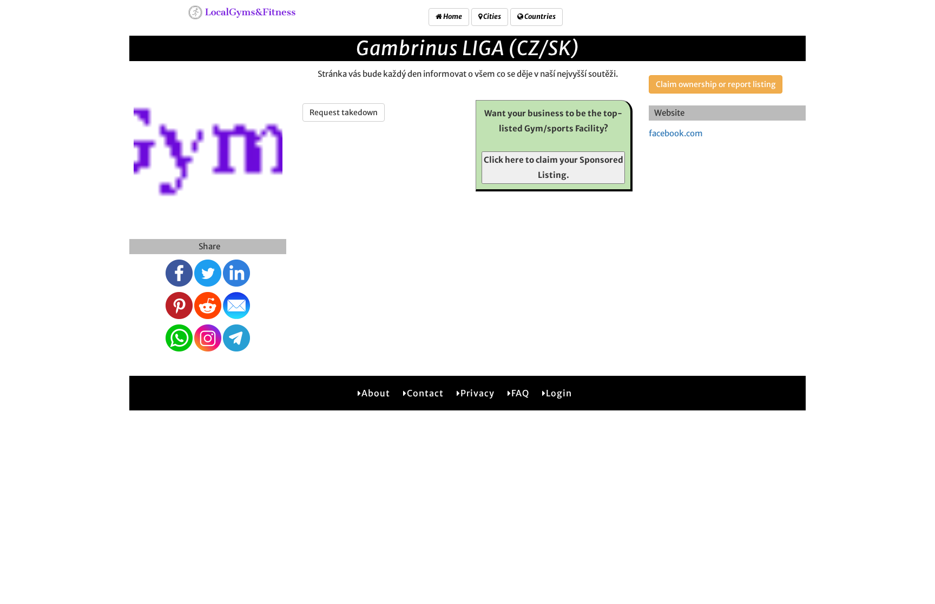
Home (452, 16)
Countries (539, 16)
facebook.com (676, 133)
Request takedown (344, 112)
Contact (425, 393)
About (375, 393)
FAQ (520, 393)
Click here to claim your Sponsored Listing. (553, 167)
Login (559, 393)
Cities (491, 16)
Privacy (477, 393)
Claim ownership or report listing (715, 84)
